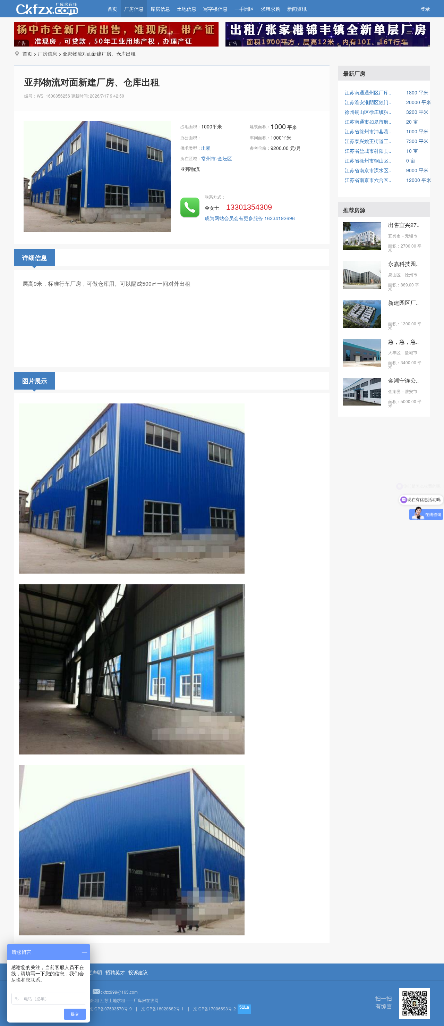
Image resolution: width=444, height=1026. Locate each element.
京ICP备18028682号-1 (162, 1008)
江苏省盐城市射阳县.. (368, 150)
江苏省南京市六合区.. (368, 179)
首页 (112, 8)
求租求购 (270, 8)
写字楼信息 (215, 8)
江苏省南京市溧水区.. (368, 170)
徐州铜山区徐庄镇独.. (368, 111)
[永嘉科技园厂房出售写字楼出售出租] (362, 286)
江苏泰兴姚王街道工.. (368, 140)
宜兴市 (394, 236)
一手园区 (244, 8)
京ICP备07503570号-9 (110, 1008)
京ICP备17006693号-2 (214, 1008)
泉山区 (394, 274)
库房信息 (160, 8)
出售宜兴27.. (403, 225)
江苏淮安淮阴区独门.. (368, 102)
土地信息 (186, 8)
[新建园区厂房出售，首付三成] (362, 325)
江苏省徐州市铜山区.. (368, 160)
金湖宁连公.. (403, 380)
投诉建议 (138, 972)
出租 (206, 147)
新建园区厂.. (403, 303)
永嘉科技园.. (403, 264)
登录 (425, 8)
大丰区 (394, 352)
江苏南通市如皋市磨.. (368, 121)
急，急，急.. (403, 341)
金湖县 (394, 391)
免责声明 (92, 972)
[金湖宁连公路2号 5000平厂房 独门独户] (362, 403)
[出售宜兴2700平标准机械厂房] (362, 247)
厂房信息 (134, 8)
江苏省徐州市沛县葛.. (368, 131)
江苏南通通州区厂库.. (368, 92)
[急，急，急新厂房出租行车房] (362, 364)
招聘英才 (115, 972)
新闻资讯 (297, 8)
